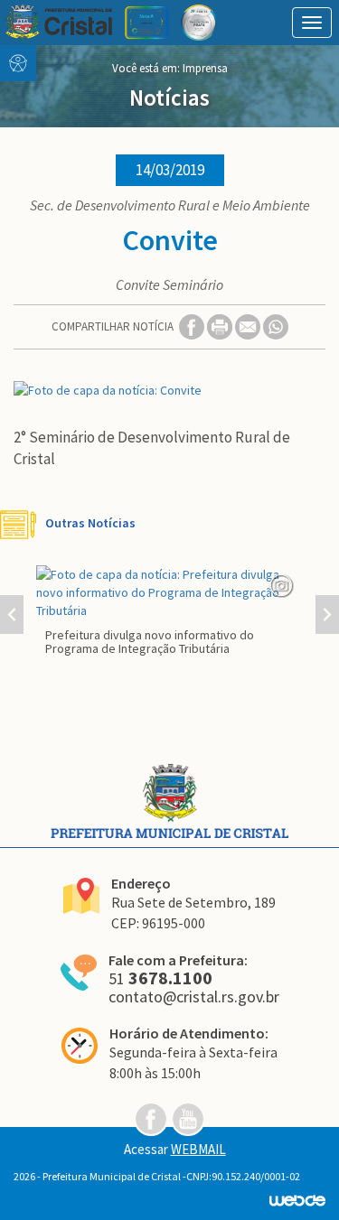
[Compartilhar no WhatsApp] (275, 325)
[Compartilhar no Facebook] (193, 325)
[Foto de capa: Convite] (169, 390)
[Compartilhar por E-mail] (249, 325)
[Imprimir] (221, 325)
